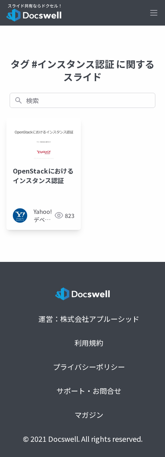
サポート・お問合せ (88, 390)
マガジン (88, 414)
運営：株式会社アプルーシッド (88, 318)
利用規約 (88, 342)
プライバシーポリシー (89, 366)
